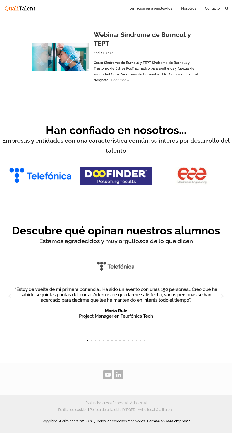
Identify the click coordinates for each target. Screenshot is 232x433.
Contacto (212, 8)
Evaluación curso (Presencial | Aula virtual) (116, 403)
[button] (174, 8)
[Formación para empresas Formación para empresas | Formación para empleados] (20, 8)
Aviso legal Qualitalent (155, 410)
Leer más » (120, 80)
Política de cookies (72, 410)
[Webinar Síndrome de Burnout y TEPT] (60, 57)
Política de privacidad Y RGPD (112, 410)
